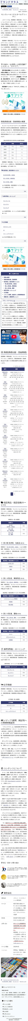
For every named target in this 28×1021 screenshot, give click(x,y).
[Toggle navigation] (25, 1)
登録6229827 (5, 449)
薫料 (11, 569)
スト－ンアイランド (8, 233)
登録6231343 (5, 460)
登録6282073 (5, 425)
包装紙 (10, 601)
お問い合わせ (9, 856)
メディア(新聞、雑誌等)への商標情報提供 (14, 294)
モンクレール (15, 9)
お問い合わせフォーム (7, 757)
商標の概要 (6, 277)
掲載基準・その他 (8, 1009)
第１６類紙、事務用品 (10, 529)
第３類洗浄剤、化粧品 (11, 526)
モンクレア (6, 208)
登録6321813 (5, 410)
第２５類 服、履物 (8, 182)
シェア (10, 6)
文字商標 (5, 222)
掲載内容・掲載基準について (11, 297)
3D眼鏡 (11, 640)
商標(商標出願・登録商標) (10, 279)
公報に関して (6, 805)
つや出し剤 (11, 563)
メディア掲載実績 (8, 1006)
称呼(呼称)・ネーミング (9, 196)
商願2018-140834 (5, 471)
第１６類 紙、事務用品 (9, 178)
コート (10, 634)
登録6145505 (5, 479)
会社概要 (6, 1011)
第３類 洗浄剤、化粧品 (7, 9)
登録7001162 (5, 382)
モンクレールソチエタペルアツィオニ (11, 8)
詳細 (25, 191)
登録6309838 (5, 436)
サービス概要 (7, 1004)
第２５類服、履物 (11, 533)
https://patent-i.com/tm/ (14, 781)
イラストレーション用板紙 (10, 598)
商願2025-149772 (5, 373)
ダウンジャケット (10, 637)
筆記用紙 (11, 604)
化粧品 (10, 566)
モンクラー (6, 204)
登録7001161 (5, 395)
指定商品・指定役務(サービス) (11, 170)
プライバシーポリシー (9, 1016)
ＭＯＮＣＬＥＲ (23, 9)
